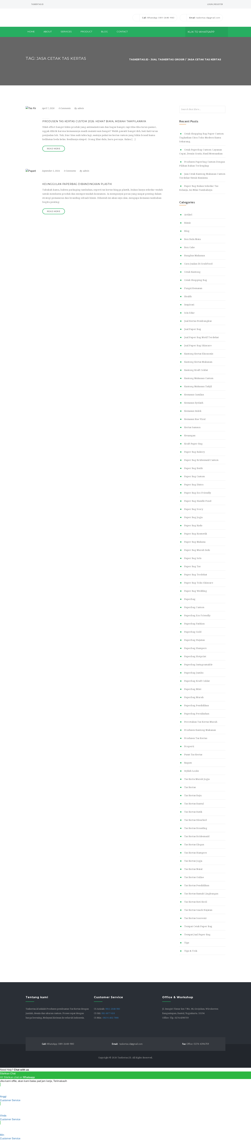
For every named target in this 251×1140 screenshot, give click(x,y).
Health (188, 296)
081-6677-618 (108, 1013)
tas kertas (190, 787)
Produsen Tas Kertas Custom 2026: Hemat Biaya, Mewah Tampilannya (94, 121)
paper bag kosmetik (195, 533)
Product (86, 31)
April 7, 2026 (48, 108)
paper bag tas (192, 566)
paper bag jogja (193, 517)
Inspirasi (189, 304)
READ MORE (53, 148)
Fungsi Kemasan (193, 288)
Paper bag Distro (194, 484)
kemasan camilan (194, 394)
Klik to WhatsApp (200, 31)
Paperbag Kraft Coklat (197, 681)
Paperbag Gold (192, 632)
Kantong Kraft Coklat (196, 370)
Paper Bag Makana (195, 542)
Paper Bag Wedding (195, 591)
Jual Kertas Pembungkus (198, 321)
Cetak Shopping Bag (195, 280)
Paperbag (190, 599)
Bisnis (187, 223)
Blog (104, 31)
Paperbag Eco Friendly (197, 615)
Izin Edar (189, 313)
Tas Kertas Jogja (193, 861)
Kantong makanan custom (198, 378)
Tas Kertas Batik (193, 812)
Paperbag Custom (194, 607)
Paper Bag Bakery (194, 452)
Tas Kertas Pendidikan (196, 885)
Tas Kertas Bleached (195, 820)
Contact (122, 31)
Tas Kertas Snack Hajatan (198, 910)
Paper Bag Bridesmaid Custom (201, 460)
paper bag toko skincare (198, 583)
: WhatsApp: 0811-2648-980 (158, 17)
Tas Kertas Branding (195, 828)
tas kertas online (194, 877)
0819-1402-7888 (110, 1017)
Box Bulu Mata (192, 239)
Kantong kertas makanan (198, 362)
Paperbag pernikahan (196, 713)
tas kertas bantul (194, 803)
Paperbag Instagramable (198, 664)
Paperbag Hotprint (195, 656)
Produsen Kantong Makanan (200, 730)
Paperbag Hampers (195, 648)
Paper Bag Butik (193, 468)
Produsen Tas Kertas (195, 738)
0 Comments (65, 108)
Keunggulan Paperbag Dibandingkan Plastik (77, 184)
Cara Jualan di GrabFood (198, 263)
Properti (189, 746)
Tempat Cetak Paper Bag (198, 926)
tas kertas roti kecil (195, 902)
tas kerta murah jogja (197, 779)
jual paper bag (192, 329)
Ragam (188, 762)
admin (81, 108)
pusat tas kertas (193, 754)
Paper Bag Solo (193, 558)
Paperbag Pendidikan (196, 705)
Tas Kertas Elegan (194, 844)
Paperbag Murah (194, 697)
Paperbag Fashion (194, 623)
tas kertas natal (193, 869)
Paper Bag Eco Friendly (197, 493)
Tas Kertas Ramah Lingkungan (201, 893)
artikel (188, 214)
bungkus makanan (194, 255)
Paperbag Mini (192, 689)
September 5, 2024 (51, 171)
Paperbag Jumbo (194, 672)
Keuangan (190, 435)
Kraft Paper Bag (193, 443)
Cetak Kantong (192, 272)
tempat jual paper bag (197, 934)
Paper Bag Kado (193, 525)
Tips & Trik (190, 951)
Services (66, 31)
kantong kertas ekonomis (198, 353)
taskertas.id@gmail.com (127, 1044)
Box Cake (189, 247)
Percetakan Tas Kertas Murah (200, 722)
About (48, 31)
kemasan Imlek (192, 411)
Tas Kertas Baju (192, 795)
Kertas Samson (192, 427)
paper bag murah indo (197, 550)
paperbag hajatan (194, 640)
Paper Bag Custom (194, 476)
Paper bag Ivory (193, 509)
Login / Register (215, 4)
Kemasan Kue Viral (194, 419)
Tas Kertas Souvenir (195, 918)
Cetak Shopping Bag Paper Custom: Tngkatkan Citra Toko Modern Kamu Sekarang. (201, 137)
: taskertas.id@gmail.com (204, 17)
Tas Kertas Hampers (195, 852)
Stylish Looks (191, 771)
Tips (186, 942)
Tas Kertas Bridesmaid (196, 836)
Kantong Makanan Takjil (198, 386)
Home (31, 31)
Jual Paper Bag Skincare (198, 345)
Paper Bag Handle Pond (197, 501)
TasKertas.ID (124, 1057)
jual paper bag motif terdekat (201, 337)
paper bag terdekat (195, 574)
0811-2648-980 (112, 1009)
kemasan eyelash (193, 403)
